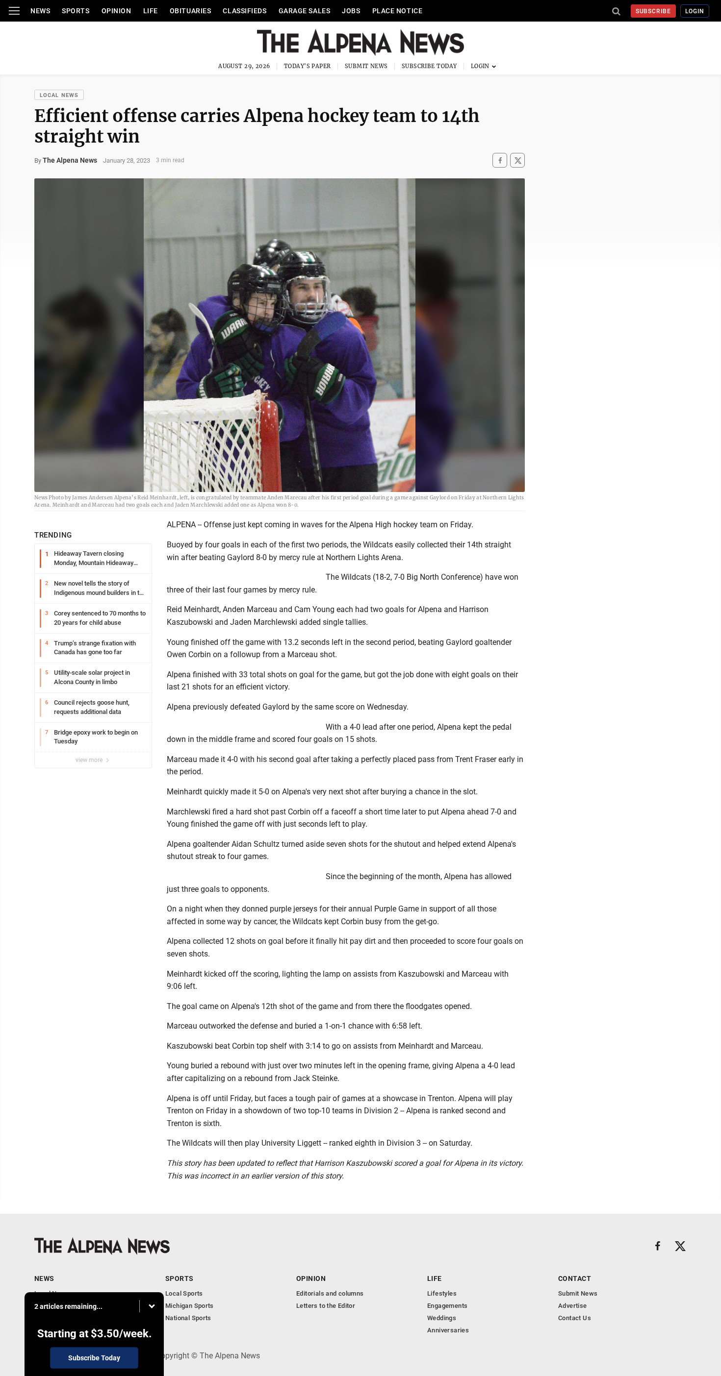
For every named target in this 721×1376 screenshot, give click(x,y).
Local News (59, 95)
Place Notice (397, 11)
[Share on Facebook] (499, 160)
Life (150, 11)
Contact (574, 1278)
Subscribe (653, 11)
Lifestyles (442, 1293)
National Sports (188, 1318)
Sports (75, 11)
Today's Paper (307, 66)
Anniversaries (448, 1330)
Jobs (351, 11)
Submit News (366, 66)
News (40, 11)
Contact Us (574, 1318)
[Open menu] (14, 11)
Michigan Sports (189, 1305)
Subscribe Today (429, 66)
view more (90, 760)
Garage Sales (305, 11)
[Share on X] (517, 160)
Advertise (572, 1305)
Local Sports (184, 1293)
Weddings (441, 1318)
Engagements (447, 1305)
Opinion (116, 11)
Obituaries (190, 11)
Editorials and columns (330, 1293)
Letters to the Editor (325, 1305)
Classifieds (244, 11)
